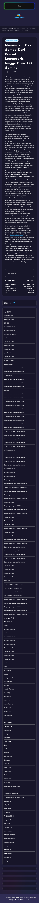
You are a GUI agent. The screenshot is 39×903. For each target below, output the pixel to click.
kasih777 (6, 674)
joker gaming (8, 853)
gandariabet (8, 353)
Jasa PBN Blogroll (9, 838)
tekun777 (7, 685)
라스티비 (7, 693)
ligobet (6, 390)
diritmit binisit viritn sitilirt (12, 786)
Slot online (7, 741)
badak (6, 338)
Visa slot (7, 737)
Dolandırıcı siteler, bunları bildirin (14, 431)
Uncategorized (11, 40)
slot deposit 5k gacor (16, 235)
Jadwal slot (8, 756)
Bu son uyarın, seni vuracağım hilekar (16, 487)
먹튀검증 (7, 782)
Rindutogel (7, 696)
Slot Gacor (7, 808)
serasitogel (7, 708)
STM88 (6, 323)
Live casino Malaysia (11, 793)
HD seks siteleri (9, 360)
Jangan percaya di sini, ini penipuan (15, 480)
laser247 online (9, 689)
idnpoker (7, 823)
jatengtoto (7, 711)
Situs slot (7, 764)
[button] (11, 273)
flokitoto (7, 581)
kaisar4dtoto (8, 704)
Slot (5, 745)
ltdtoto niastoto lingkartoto (13, 584)
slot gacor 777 (8, 678)
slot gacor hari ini (9, 835)
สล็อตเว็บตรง (8, 622)
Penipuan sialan (9, 319)
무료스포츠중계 (9, 816)
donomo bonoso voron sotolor (14, 368)
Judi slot (6, 752)
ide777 (6, 667)
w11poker (7, 805)
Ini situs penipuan (9, 327)
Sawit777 (7, 700)
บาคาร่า (6, 625)
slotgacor (7, 663)
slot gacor (7, 670)
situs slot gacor (9, 842)
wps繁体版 (7, 312)
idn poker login (9, 820)
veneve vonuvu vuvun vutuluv (13, 790)
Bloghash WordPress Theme (19, 900)
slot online (7, 779)
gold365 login (8, 315)
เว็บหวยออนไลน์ (9, 618)
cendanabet (8, 715)
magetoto (7, 730)
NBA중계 (7, 812)
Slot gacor (7, 760)
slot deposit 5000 (10, 334)
